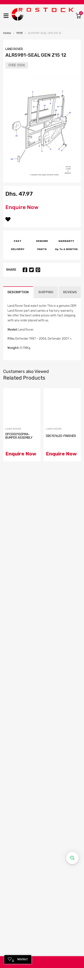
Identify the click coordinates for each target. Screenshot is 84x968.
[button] (72, 858)
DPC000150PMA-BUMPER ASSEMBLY (19, 436)
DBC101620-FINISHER (61, 436)
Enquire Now (22, 207)
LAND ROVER (14, 49)
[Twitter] (31, 269)
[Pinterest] (37, 269)
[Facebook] (25, 269)
